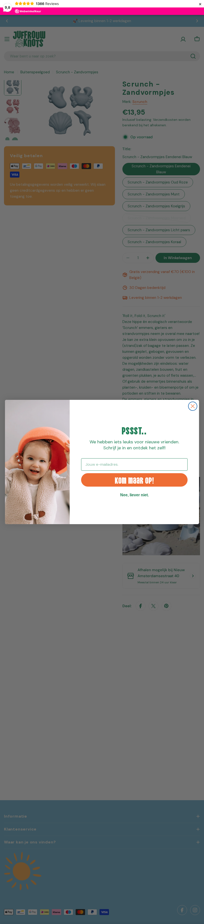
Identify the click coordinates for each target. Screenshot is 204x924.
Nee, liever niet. (134, 495)
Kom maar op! (134, 479)
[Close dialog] (192, 406)
